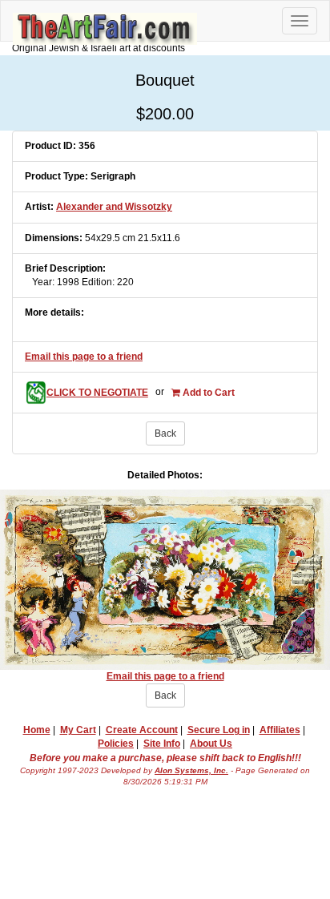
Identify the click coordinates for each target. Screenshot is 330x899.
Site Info (161, 743)
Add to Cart (207, 392)
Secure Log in (218, 730)
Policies (116, 743)
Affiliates (280, 730)
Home (36, 730)
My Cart (78, 730)
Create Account (142, 730)
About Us (211, 743)
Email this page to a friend (84, 356)
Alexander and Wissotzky (114, 206)
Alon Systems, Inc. (191, 770)
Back (165, 433)
